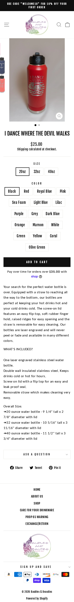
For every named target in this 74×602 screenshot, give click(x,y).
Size (37, 163)
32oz (37, 171)
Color (37, 183)
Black (12, 191)
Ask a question (37, 454)
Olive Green (37, 247)
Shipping (22, 149)
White (55, 225)
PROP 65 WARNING (36, 517)
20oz (22, 171)
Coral (53, 236)
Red (26, 191)
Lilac (59, 202)
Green (21, 236)
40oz (51, 171)
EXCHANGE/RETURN (36, 524)
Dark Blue (53, 214)
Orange (20, 225)
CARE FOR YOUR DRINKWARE (37, 510)
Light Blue (41, 202)
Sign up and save (36, 566)
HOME (37, 490)
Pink (63, 191)
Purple (18, 214)
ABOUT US (37, 496)
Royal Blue (44, 191)
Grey (34, 214)
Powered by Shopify (37, 598)
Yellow (37, 236)
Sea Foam (19, 202)
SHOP (37, 503)
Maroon (38, 225)
